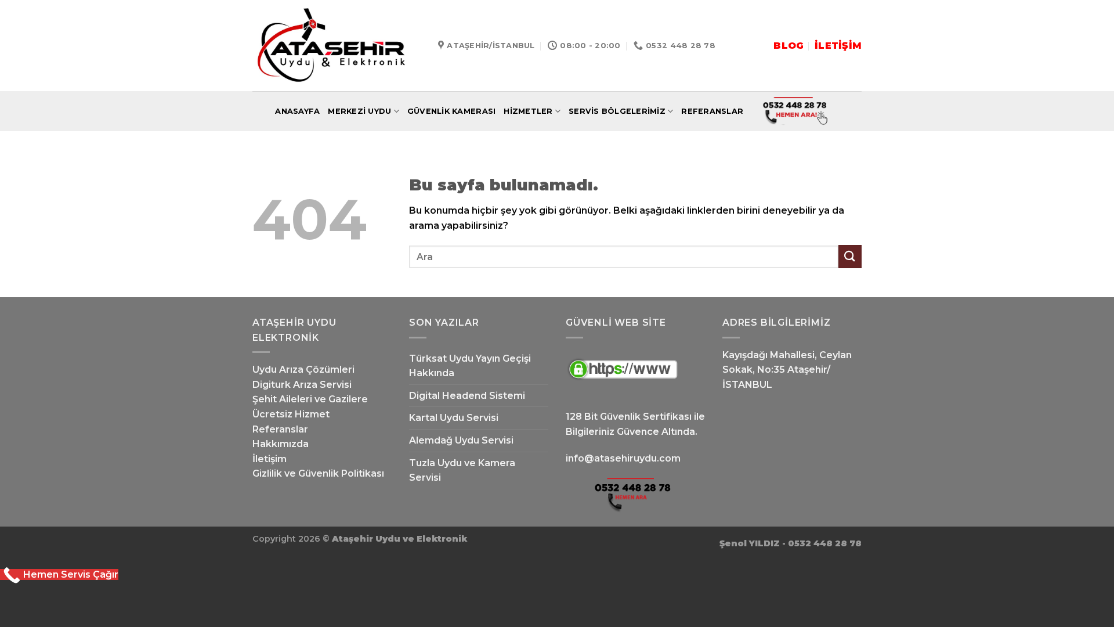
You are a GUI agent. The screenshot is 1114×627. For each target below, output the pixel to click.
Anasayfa (297, 111)
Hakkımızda (280, 443)
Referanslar (712, 111)
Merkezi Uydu (359, 111)
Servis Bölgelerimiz (617, 111)
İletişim (269, 458)
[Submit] (850, 256)
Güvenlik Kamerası (451, 111)
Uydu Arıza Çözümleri (303, 369)
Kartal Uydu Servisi (453, 417)
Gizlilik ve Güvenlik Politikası (318, 473)
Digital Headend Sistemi (467, 395)
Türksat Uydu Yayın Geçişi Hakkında (470, 366)
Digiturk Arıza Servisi (302, 384)
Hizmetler (528, 111)
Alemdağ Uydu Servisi (461, 440)
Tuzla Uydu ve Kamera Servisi (462, 470)
